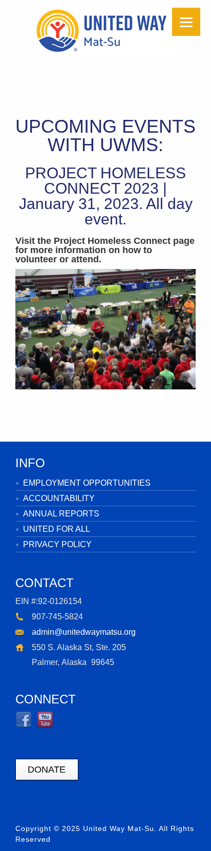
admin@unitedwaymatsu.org (84, 632)
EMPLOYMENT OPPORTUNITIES (87, 483)
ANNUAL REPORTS (61, 513)
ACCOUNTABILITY (59, 498)
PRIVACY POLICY (57, 544)
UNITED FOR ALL (56, 529)
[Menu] (186, 22)
